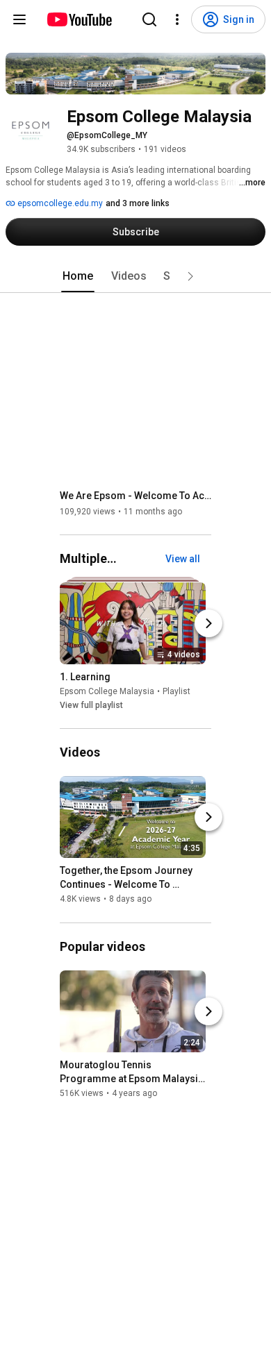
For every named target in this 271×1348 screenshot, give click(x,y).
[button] (190, 276)
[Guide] (19, 19)
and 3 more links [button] (138, 203)
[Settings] (177, 19)
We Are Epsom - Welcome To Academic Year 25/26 (136, 495)
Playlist (176, 691)
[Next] (208, 623)
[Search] (149, 19)
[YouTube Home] (79, 19)
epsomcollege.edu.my (59, 203)
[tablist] (135, 276)
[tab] (78, 276)
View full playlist (91, 705)
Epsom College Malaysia (107, 691)
